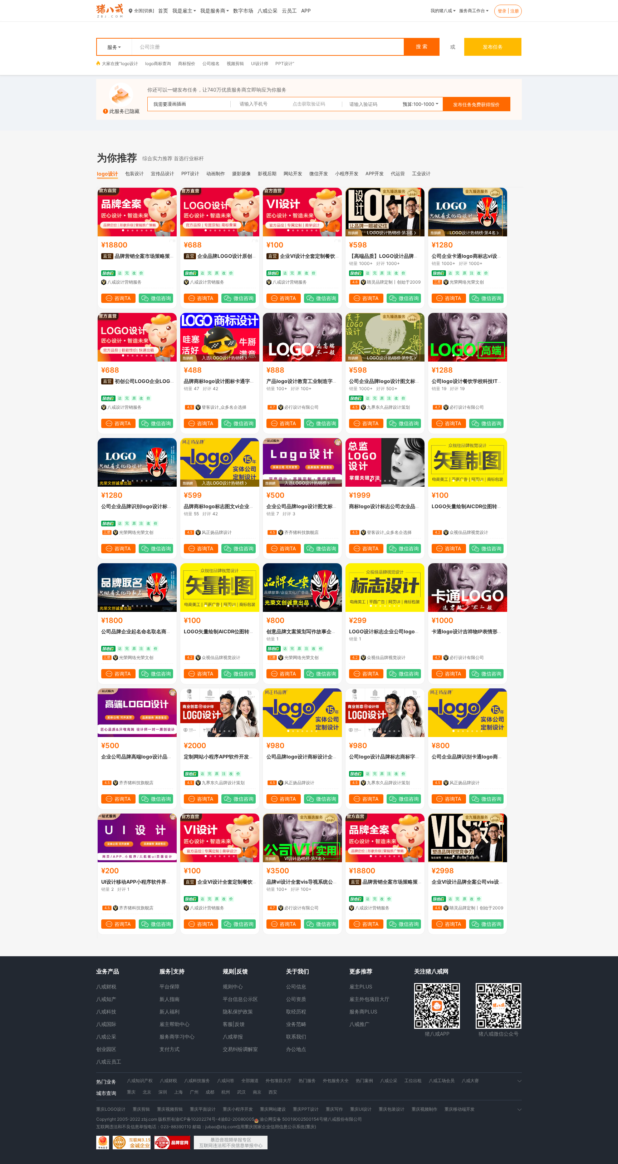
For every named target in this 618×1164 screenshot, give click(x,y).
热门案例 (364, 1080)
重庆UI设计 (361, 1109)
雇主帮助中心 (175, 1024)
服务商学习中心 (177, 1036)
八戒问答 (225, 1080)
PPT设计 (284, 63)
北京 (147, 1092)
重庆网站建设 (273, 1109)
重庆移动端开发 (460, 1109)
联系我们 (296, 1036)
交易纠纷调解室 (240, 1049)
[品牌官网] (172, 1142)
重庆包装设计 (391, 1109)
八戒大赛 (470, 1080)
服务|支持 (172, 971)
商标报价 (186, 63)
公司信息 (296, 986)
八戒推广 (359, 1024)
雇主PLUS (360, 986)
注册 (514, 11)
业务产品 (107, 971)
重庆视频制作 (424, 1109)
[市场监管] (102, 1142)
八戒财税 (106, 986)
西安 (273, 1092)
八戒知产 (106, 999)
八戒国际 (106, 1024)
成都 (210, 1092)
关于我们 (297, 971)
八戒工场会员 (442, 1080)
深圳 (162, 1092)
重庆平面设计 (203, 1109)
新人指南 (170, 999)
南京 (257, 1092)
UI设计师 (259, 63)
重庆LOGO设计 (111, 1109)
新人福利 (170, 1011)
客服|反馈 (234, 1024)
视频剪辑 (235, 63)
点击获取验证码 (309, 104)
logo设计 (129, 63)
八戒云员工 (108, 1062)
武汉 (241, 1092)
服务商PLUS (363, 1011)
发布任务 (493, 47)
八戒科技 (106, 1011)
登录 (502, 11)
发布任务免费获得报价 (476, 104)
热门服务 (307, 1080)
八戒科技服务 (197, 1080)
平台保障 (170, 986)
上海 (178, 1092)
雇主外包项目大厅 (369, 999)
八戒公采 (106, 1036)
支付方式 (170, 1049)
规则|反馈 (235, 971)
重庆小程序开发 (238, 1109)
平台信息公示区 (240, 999)
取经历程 (296, 1011)
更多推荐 (360, 971)
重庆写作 (334, 1109)
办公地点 (296, 1049)
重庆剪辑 (141, 1109)
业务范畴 (296, 1024)
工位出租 (413, 1080)
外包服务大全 (336, 1080)
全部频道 (250, 1080)
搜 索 (421, 46)
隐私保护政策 (238, 1011)
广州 (194, 1092)
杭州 (225, 1092)
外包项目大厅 (278, 1080)
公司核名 (211, 63)
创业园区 (106, 1049)
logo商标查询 (158, 63)
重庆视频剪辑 (170, 1109)
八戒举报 (233, 1036)
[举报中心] (231, 1142)
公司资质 (296, 999)
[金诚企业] (132, 1142)
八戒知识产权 (140, 1080)
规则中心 (233, 986)
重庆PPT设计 (306, 1109)
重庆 (131, 1092)
